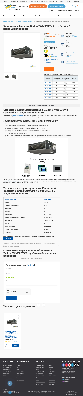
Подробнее (68, 37)
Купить (48, 69)
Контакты (51, 1)
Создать (76, 1)
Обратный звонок (23, 6)
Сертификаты (6, 369)
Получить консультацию (56, 6)
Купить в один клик (64, 69)
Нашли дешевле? (48, 54)
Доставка (41, 1)
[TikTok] (75, 365)
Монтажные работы (70, 61)
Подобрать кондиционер (38, 6)
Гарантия (30, 1)
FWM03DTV (48, 89)
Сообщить (8, 238)
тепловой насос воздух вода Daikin (13, 181)
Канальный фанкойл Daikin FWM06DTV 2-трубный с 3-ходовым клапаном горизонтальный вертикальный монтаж (11, 334)
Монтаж (72, 15)
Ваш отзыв (11, 298)
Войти (68, 1)
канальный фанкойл (17, 115)
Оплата (36, 1)
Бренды (25, 1)
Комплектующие (63, 15)
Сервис (78, 15)
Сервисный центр (7, 367)
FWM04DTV (48, 92)
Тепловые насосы (28, 15)
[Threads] (78, 365)
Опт (56, 1)
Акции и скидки (7, 371)
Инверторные (18, 15)
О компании (7, 1)
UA (60, 1)
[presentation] (38, 305)
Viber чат (66, 381)
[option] (6, 76)
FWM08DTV (48, 95)
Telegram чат (67, 379)
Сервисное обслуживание (72, 63)
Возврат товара (20, 371)
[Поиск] (73, 6)
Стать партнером (21, 373)
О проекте (19, 365)
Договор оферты (71, 394)
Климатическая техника (50, 15)
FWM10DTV (48, 98)
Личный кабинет (7, 365)
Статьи (46, 1)
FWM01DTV (48, 83)
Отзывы (21, 1)
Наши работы (14, 1)
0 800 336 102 (14, 9)
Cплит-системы (8, 15)
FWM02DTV (48, 86)
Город (53, 10)
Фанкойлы (38, 15)
